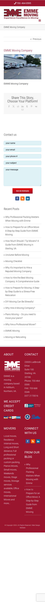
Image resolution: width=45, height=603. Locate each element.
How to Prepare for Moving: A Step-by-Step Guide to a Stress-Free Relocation (22, 291)
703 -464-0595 (23, 3)
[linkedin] (28, 198)
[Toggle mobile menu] (40, 20)
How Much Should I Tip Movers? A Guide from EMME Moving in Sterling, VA (22, 245)
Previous (37, 39)
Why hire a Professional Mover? (20, 324)
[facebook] (17, 198)
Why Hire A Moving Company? (20, 308)
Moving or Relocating (15, 337)
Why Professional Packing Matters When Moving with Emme (33, 473)
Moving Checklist (13, 261)
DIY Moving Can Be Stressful (19, 301)
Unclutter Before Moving (17, 255)
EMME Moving (12, 330)
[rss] (22, 198)
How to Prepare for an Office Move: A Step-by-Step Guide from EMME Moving (22, 231)
